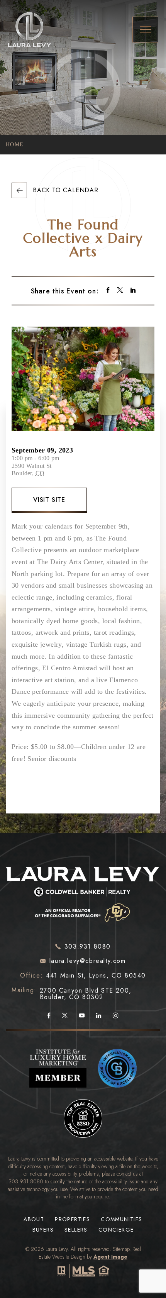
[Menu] (145, 29)
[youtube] (82, 1016)
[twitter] (120, 291)
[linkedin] (133, 291)
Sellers (76, 1230)
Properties (72, 1219)
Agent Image (110, 1257)
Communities (121, 1219)
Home (15, 144)
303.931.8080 (25, 1181)
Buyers (43, 1230)
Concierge (116, 1230)
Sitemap (121, 1249)
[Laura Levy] (83, 892)
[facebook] (108, 291)
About (34, 1219)
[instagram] (116, 1016)
